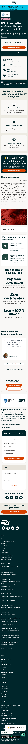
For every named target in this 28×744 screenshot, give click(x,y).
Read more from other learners (14, 369)
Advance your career (14, 47)
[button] (3, 528)
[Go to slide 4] (15, 363)
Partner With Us (6, 659)
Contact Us (4, 689)
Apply (16, 732)
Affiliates (3, 667)
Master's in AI (5, 612)
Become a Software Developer (9, 642)
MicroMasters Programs (7, 572)
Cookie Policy (5, 710)
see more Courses (6, 563)
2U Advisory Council (7, 672)
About (3, 662)
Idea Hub (4, 686)
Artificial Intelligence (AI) (8, 541)
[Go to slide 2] (10, 363)
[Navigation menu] (2, 2)
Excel (2, 550)
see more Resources (6, 648)
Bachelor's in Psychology (8, 600)
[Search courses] (25, 2)
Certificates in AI (5, 579)
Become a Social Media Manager (10, 635)
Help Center (4, 691)
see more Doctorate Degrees (9, 621)
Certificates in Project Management (10, 581)
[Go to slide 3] (12, 363)
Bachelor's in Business (7, 605)
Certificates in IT (5, 586)
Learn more (14, 9)
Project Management (6, 557)
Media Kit (4, 696)
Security (3, 694)
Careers (3, 674)
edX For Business (6, 664)
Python (3, 539)
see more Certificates (7, 589)
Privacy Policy (5, 708)
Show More (4, 36)
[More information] (18, 167)
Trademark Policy (6, 715)
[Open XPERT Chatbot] (23, 734)
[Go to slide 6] (20, 363)
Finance (3, 548)
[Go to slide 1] (7, 363)
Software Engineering (7, 555)
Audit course (23, 53)
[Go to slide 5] (17, 363)
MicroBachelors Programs (8, 574)
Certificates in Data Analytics (9, 584)
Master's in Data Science (8, 614)
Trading (3, 543)
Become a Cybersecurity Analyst (10, 637)
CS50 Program (5, 570)
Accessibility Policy (7, 713)
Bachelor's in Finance (7, 603)
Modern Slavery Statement (9, 718)
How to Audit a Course (7, 633)
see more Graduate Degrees (9, 619)
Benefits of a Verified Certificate (9, 628)
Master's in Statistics (6, 610)
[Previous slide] (5, 364)
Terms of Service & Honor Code (10, 705)
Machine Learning (6, 559)
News (3, 677)
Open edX (4, 669)
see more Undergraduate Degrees (10, 618)
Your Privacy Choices (7, 723)
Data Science (4, 552)
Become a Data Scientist (7, 640)
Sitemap (3, 720)
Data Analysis (5, 545)
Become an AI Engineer (7, 644)
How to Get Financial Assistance (10, 630)
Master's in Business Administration (10, 607)
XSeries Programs (6, 577)
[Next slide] (22, 364)
